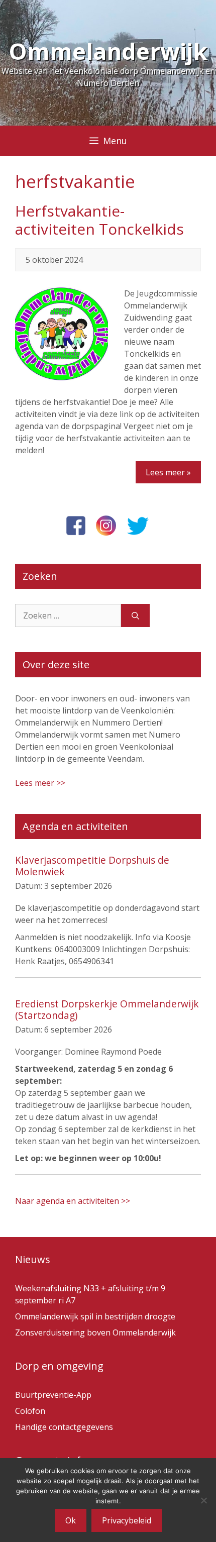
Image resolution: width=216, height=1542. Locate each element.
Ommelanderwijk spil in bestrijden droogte (95, 1316)
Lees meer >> (40, 782)
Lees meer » (168, 472)
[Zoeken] (135, 615)
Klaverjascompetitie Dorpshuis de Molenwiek (92, 865)
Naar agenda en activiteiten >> (72, 1200)
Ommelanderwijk (108, 51)
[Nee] (203, 1500)
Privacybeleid (126, 1520)
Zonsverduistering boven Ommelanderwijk (95, 1332)
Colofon (30, 1410)
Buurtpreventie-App (53, 1394)
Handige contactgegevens (64, 1426)
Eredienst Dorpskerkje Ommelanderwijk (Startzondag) (107, 1009)
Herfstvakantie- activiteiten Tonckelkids (99, 219)
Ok (70, 1520)
